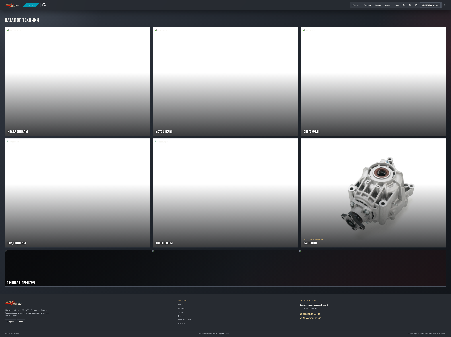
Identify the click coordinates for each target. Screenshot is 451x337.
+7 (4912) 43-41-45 (310, 314)
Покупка (367, 5)
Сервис (378, 5)
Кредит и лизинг (184, 320)
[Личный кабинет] (410, 5)
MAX (21, 322)
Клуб (397, 5)
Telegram (10, 322)
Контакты (181, 323)
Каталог (181, 305)
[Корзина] (416, 5)
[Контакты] (404, 5)
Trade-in (181, 316)
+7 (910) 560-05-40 (430, 5)
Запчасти (181, 308)
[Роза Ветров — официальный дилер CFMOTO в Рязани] (25, 5)
